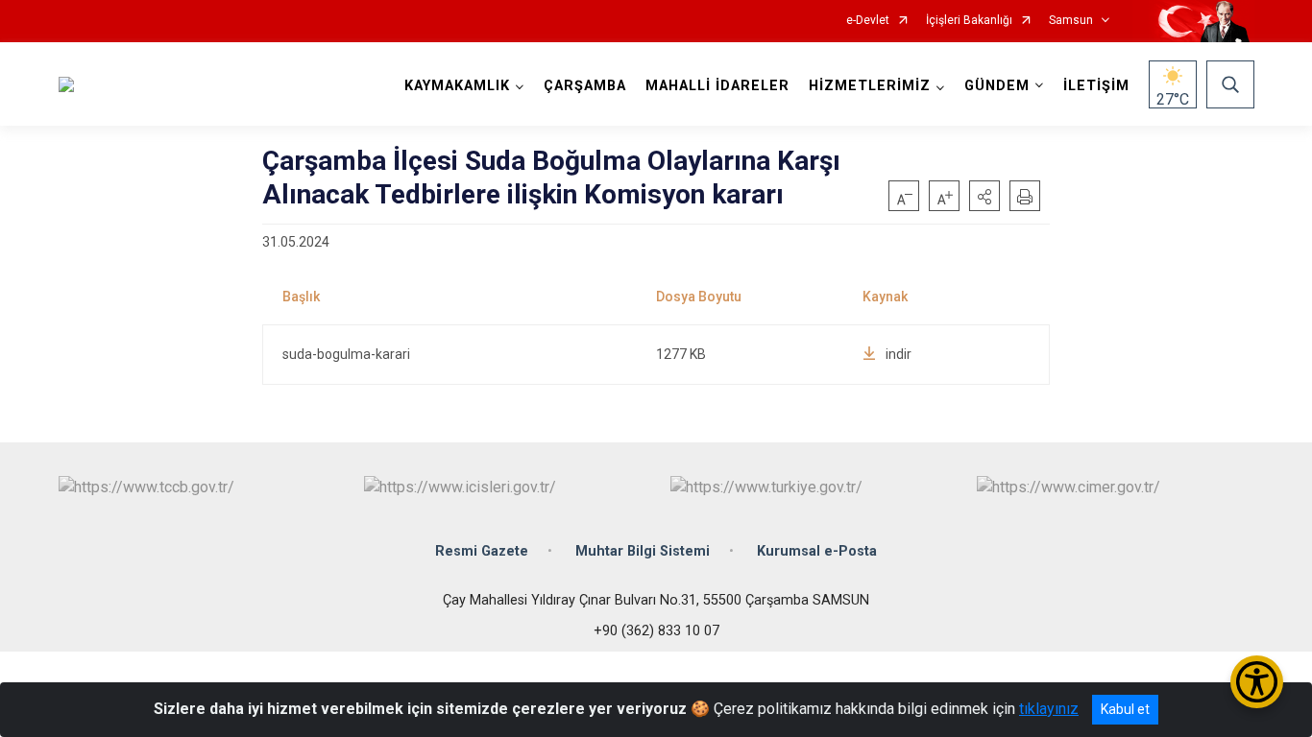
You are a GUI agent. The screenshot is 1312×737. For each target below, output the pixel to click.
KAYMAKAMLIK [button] (457, 86)
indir (898, 354)
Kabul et (1125, 709)
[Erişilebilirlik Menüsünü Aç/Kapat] (1256, 681)
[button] (984, 195)
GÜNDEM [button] (997, 86)
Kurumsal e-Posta (817, 551)
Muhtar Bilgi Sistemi (642, 551)
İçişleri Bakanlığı (969, 20)
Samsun (1071, 20)
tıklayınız (1049, 709)
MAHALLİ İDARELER (717, 86)
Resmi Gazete (481, 551)
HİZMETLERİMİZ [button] (870, 86)
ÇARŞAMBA (585, 86)
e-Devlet (867, 20)
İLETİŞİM (1096, 86)
